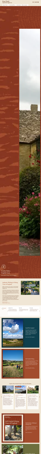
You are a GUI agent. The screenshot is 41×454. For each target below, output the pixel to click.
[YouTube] (35, 2)
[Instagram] (34, 2)
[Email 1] (38, 2)
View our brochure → (29, 432)
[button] (7, 5)
